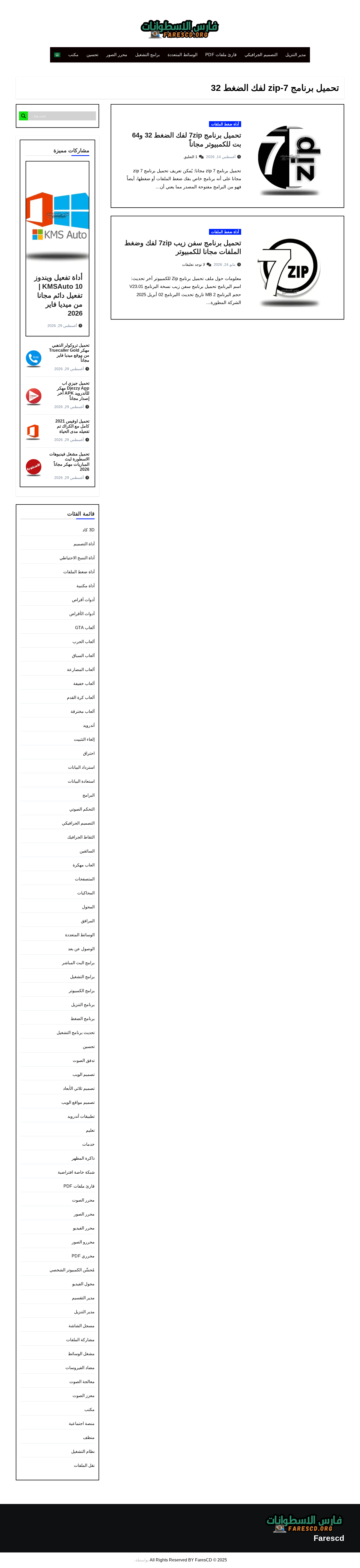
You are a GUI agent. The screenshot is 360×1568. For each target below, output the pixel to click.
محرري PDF (83, 1256)
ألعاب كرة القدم (81, 697)
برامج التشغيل (147, 54)
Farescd (329, 1538)
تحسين (92, 54)
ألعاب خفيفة (84, 683)
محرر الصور (116, 54)
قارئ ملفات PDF (221, 54)
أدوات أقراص (83, 599)
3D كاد (88, 530)
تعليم (90, 1130)
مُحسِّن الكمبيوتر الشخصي (72, 1270)
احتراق (89, 753)
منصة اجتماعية (82, 1423)
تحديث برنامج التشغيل (76, 1032)
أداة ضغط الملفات (225, 124)
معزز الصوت (83, 1395)
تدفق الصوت (84, 1060)
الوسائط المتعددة (182, 54)
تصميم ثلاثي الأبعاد (79, 1088)
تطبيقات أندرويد (81, 1116)
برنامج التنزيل (83, 1004)
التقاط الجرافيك (81, 837)
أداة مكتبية (85, 586)
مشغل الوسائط (81, 1353)
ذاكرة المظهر (83, 1158)
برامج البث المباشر (78, 963)
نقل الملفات (84, 1465)
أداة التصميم (84, 544)
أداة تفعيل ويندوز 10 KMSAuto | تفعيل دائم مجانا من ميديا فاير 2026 (58, 295)
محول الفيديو (83, 1284)
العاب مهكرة (84, 865)
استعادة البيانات (81, 781)
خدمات (88, 1144)
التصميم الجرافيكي (261, 54)
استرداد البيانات (81, 767)
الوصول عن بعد (81, 949)
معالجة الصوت (82, 1381)
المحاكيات (86, 893)
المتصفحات (85, 879)
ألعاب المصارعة (81, 669)
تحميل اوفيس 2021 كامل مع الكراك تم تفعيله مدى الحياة (72, 426)
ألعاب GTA (85, 627)
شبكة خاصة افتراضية (76, 1172)
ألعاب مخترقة (83, 711)
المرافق (88, 921)
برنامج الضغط (83, 1018)
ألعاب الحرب (83, 641)
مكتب (73, 54)
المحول (88, 907)
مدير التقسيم (83, 1298)
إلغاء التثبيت (84, 739)
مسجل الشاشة (82, 1326)
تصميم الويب (83, 1074)
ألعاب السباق (83, 655)
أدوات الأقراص (82, 613)
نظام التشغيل (83, 1451)
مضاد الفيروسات (80, 1367)
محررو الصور (83, 1242)
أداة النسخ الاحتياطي (77, 558)
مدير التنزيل (295, 54)
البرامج (88, 795)
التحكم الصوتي (82, 809)
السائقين (87, 851)
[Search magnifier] (23, 115)
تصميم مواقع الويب (78, 1102)
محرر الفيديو (84, 1228)
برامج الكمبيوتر (82, 990)
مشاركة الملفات (80, 1339)
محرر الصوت (83, 1200)
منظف (89, 1437)
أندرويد (89, 725)
